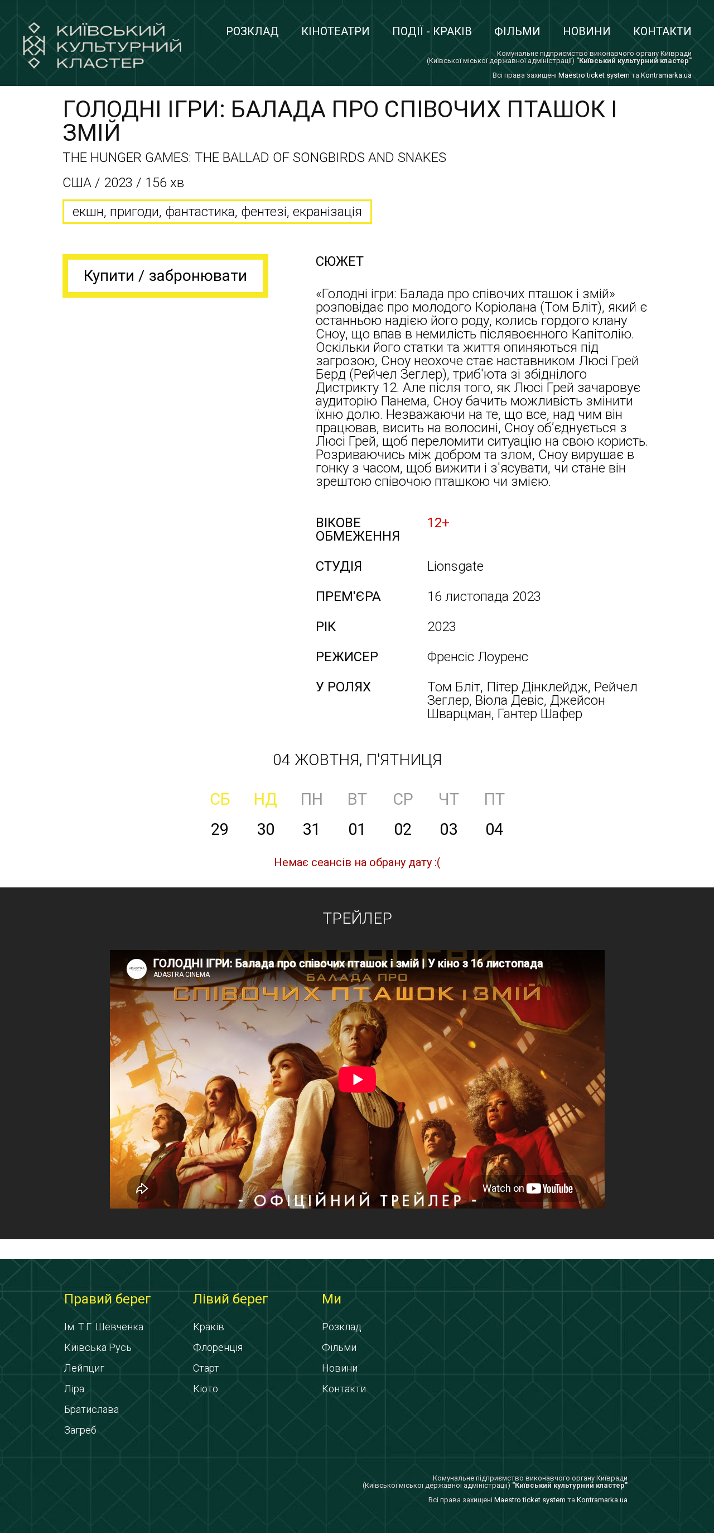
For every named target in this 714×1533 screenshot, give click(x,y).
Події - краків (432, 31)
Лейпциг (84, 1368)
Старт (206, 1368)
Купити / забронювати (165, 275)
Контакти (662, 31)
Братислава (91, 1409)
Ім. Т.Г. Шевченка (103, 1327)
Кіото (205, 1388)
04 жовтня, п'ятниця (357, 760)
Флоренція (218, 1347)
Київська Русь (98, 1347)
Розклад (252, 31)
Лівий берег (230, 1299)
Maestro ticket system (594, 75)
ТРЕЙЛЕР (357, 918)
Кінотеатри (335, 31)
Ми (331, 1299)
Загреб (80, 1430)
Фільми (517, 31)
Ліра (74, 1388)
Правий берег (107, 1299)
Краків (208, 1327)
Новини (587, 31)
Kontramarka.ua (666, 75)
